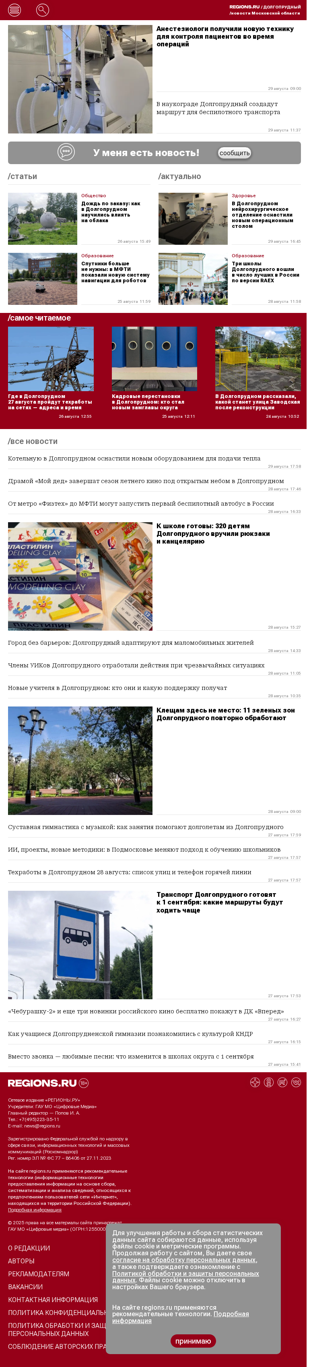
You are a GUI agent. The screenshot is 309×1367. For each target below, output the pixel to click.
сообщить (235, 153)
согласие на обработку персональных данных (183, 1260)
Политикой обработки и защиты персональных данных (185, 1277)
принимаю (193, 1341)
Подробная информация (35, 1210)
